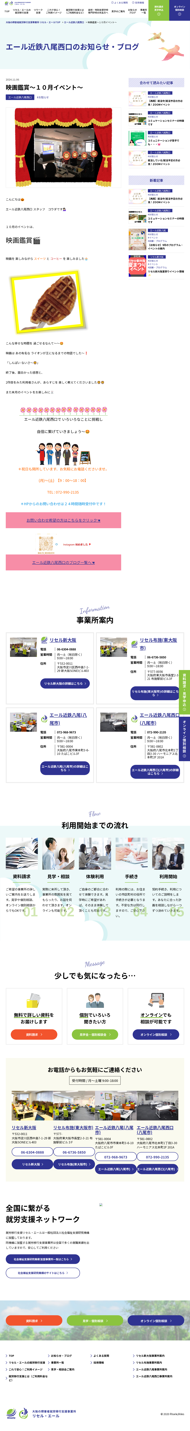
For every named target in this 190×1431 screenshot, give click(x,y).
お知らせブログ (132, 11)
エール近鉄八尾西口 (20, 97)
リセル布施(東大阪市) (73, 1127)
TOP (6, 11)
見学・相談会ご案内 (62, 1369)
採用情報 (139, 2)
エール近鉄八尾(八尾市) (114, 1129)
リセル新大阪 (24, 1127)
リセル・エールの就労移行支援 (22, 11)
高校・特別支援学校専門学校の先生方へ (98, 11)
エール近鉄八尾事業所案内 (151, 1369)
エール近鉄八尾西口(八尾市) (155, 1129)
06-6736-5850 (74, 1152)
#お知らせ (43, 97)
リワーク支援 (38, 11)
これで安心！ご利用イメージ (54, 11)
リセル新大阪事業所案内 (150, 1355)
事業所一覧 (143, 11)
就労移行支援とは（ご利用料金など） (75, 11)
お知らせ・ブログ (61, 1355)
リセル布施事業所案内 (149, 1362)
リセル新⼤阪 (63, 640)
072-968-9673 (115, 1157)
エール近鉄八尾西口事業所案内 (154, 1376)
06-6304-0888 (32, 1152)
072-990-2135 (157, 1157)
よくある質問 (121, 2)
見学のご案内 (118, 11)
